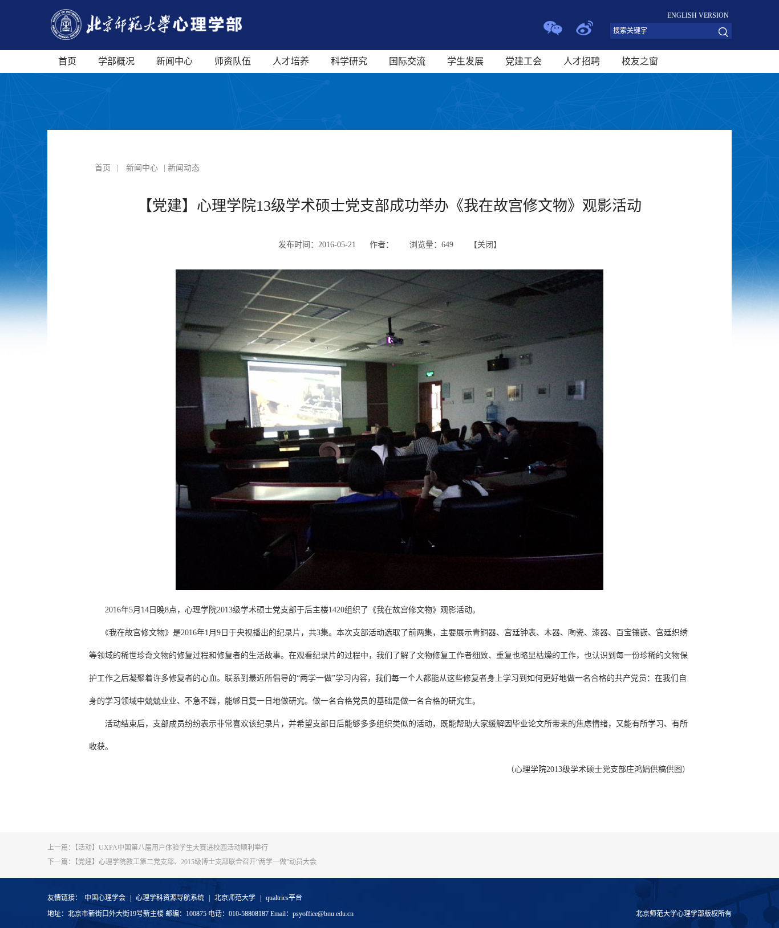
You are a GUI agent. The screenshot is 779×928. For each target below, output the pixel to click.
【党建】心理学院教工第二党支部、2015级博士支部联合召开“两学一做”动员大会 (182, 862)
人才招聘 (581, 61)
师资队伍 (232, 61)
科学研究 (349, 61)
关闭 (485, 244)
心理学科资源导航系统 (170, 898)
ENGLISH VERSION (698, 15)
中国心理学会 (104, 898)
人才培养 (291, 61)
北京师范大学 (234, 898)
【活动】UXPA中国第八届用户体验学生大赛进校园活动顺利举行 (157, 848)
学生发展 (465, 61)
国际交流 (407, 61)
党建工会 (523, 61)
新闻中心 (174, 61)
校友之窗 (640, 61)
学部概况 (116, 61)
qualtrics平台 (284, 898)
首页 (67, 61)
